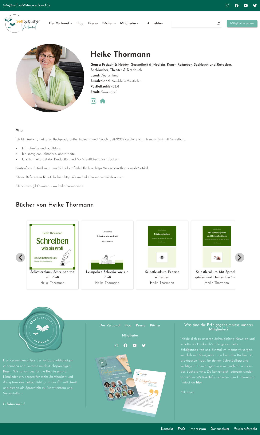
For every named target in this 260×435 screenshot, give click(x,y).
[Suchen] (218, 23)
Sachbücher (99, 70)
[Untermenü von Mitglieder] (138, 24)
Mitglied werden (242, 23)
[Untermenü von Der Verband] (71, 24)
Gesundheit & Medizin (148, 65)
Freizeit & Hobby (115, 65)
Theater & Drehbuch (126, 70)
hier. (199, 382)
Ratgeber (184, 65)
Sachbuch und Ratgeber (212, 65)
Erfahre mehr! (14, 404)
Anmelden (155, 23)
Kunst (171, 65)
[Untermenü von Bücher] (115, 24)
